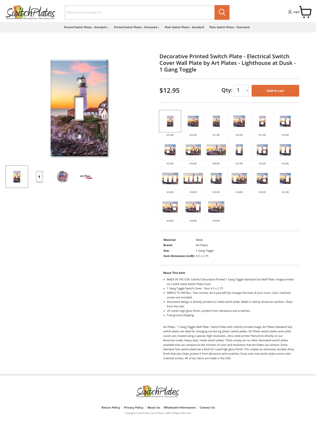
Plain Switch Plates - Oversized (229, 27)
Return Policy (110, 407)
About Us (153, 407)
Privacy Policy (133, 407)
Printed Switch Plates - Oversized (136, 27)
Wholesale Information (180, 407)
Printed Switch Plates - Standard (85, 27)
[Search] (222, 12)
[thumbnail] (17, 177)
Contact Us (207, 407)
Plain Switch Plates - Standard (184, 27)
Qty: (227, 90)
